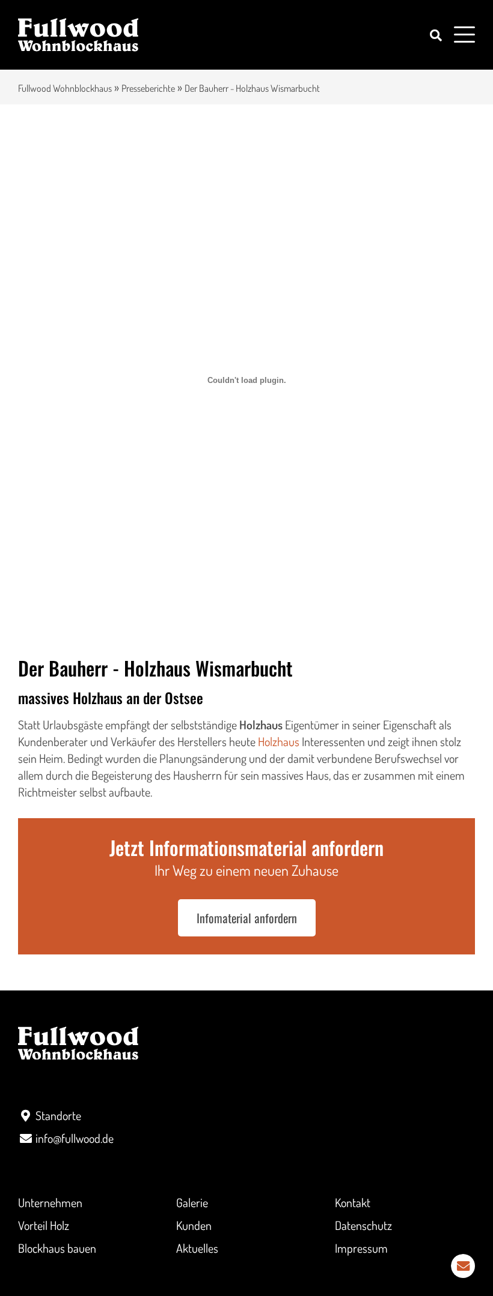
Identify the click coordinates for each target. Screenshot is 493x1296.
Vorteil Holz (43, 1225)
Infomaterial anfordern (247, 918)
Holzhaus (278, 741)
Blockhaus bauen (57, 1248)
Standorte (58, 1115)
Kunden (194, 1225)
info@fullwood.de (74, 1138)
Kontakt (352, 1202)
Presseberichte (148, 88)
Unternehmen (50, 1202)
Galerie (192, 1202)
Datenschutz (363, 1225)
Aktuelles (197, 1248)
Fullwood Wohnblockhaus (65, 88)
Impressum (361, 1248)
